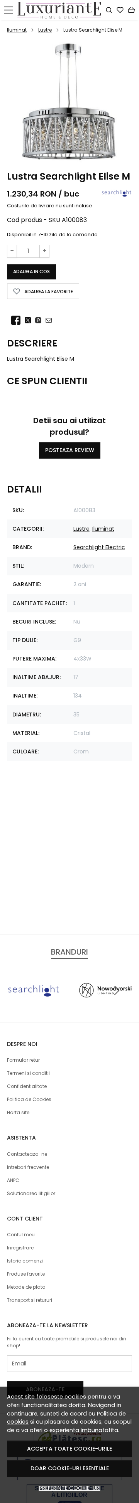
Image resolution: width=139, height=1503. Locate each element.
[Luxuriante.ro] (61, 10)
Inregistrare (20, 1247)
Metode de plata (26, 1287)
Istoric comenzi (25, 1261)
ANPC (13, 1180)
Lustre (45, 30)
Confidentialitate (27, 1086)
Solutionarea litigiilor (31, 1193)
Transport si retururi (29, 1300)
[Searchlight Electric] (33, 1004)
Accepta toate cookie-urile (69, 1449)
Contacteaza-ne (27, 1154)
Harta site (18, 1112)
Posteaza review (69, 450)
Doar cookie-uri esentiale (70, 1468)
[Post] (30, 320)
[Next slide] (116, 990)
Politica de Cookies (29, 1099)
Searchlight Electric (99, 547)
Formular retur (23, 1060)
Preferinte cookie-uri (69, 1488)
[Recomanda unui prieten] (51, 320)
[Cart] (131, 10)
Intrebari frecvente (28, 1167)
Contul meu (21, 1234)
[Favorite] (120, 10)
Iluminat (17, 30)
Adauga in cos (31, 271)
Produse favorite (26, 1274)
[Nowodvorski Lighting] (105, 1004)
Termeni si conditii (28, 1073)
